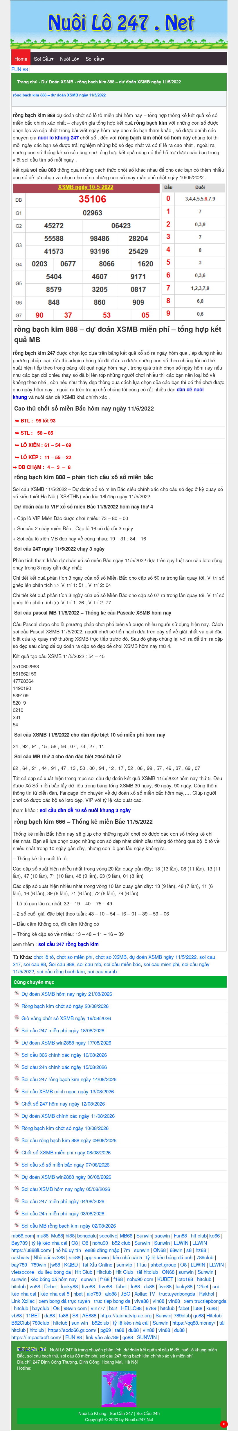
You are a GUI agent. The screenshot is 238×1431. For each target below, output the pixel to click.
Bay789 (20, 1242)
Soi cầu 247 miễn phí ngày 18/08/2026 (62, 1030)
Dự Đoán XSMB (57, 81)
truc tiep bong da (113, 1300)
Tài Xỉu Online (98, 1264)
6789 (152, 1308)
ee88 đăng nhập (103, 1249)
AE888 (90, 1315)
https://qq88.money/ (194, 1322)
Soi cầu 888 (61, 964)
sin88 (75, 1257)
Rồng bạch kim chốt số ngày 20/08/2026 (65, 1005)
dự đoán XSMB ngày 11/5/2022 (162, 956)
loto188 (185, 1279)
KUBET (166, 1279)
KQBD (71, 1264)
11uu (142, 1264)
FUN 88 (20, 69)
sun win (80, 1322)
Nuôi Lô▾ (69, 58)
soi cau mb (89, 964)
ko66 (215, 1235)
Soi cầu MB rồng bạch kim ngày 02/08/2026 (68, 1225)
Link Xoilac (23, 1300)
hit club (199, 1235)
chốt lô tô (44, 956)
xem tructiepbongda (205, 1300)
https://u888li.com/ (32, 1249)
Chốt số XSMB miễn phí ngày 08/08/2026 (66, 1152)
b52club (101, 1322)
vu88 (36, 1286)
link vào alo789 (103, 1337)
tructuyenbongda (177, 1293)
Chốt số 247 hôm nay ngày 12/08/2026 (63, 1103)
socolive (108, 1235)
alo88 (111, 1293)
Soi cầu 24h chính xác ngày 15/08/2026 (64, 1066)
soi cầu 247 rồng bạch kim (68, 944)
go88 (198, 1315)
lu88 (136, 1286)
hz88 (202, 1249)
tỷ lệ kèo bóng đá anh (170, 1257)
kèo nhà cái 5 (128, 1257)
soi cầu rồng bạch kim (61, 971)
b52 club (122, 1242)
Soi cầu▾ (95, 58)
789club (205, 1257)
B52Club (20, 1322)
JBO (126, 1293)
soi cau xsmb (102, 971)
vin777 (99, 1308)
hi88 (70, 1235)
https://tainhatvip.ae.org (126, 1315)
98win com (76, 1308)
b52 (113, 1308)
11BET (34, 1315)
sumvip (125, 1264)
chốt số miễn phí (75, 956)
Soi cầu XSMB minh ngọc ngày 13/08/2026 (67, 1091)
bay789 (19, 1264)
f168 (105, 1279)
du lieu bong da (55, 1271)
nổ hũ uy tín (68, 1249)
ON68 (160, 1249)
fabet (122, 1286)
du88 (134, 1329)
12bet (203, 1286)
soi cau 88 (35, 964)
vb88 (17, 1315)
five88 (89, 1286)
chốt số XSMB (111, 956)
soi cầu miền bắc (122, 964)
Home (21, 58)
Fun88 (181, 1235)
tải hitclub (148, 1271)
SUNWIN (147, 1337)
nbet (78, 1293)
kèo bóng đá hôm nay (54, 1279)
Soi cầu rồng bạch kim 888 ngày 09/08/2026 (68, 1140)
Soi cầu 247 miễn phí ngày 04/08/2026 (62, 1201)
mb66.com (22, 1235)
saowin (163, 1235)
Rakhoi (207, 1293)
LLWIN (182, 1242)
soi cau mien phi (161, 964)
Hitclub (104, 1271)
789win (39, 1264)
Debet (51, 1286)
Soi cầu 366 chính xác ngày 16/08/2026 (64, 1054)
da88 (150, 1286)
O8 (75, 1242)
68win (177, 1249)
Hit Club (84, 1271)
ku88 (212, 1308)
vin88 (159, 1300)
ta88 (64, 1315)
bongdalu (87, 1235)
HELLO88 (132, 1308)
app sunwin (97, 1257)
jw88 (56, 1264)
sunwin (142, 1249)
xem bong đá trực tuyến (65, 1300)
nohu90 (100, 1242)
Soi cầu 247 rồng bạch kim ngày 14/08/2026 (68, 1079)
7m (127, 1249)
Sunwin (144, 1235)
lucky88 (70, 1286)
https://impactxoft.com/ (37, 1337)
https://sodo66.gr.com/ (73, 1329)
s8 (189, 1249)
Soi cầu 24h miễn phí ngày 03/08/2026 (62, 1213)
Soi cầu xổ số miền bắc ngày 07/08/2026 (65, 1164)
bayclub (41, 1308)
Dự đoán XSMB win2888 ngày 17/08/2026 (66, 1042)
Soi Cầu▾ (44, 58)
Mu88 (57, 1235)
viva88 (142, 1300)
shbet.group (164, 1264)
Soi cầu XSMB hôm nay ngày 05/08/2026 (65, 1188)
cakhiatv (21, 1257)
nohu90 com (141, 1279)
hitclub (205, 1279)
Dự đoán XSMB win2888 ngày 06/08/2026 (66, 1176)
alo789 (94, 1293)
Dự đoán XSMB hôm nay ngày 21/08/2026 (66, 993)
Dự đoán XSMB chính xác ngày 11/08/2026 (68, 1115)
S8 (76, 1315)
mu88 (42, 1235)
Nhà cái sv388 (50, 1257)
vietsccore (23, 1271)
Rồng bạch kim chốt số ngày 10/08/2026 (65, 1127)
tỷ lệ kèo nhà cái (50, 1242)
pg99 (106, 1329)
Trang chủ (27, 81)
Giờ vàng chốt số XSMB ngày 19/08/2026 (66, 1018)
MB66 (127, 1235)
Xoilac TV (145, 1293)
